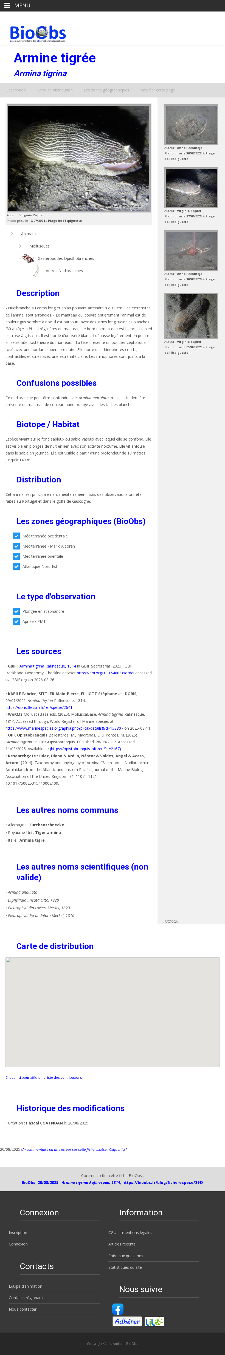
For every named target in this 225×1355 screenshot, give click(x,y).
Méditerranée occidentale (45, 536)
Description (15, 90)
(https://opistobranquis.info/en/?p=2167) (85, 748)
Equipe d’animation (25, 1286)
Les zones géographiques (106, 90)
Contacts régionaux (26, 1297)
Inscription (18, 1232)
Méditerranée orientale (42, 556)
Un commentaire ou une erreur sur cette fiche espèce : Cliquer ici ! (73, 1149)
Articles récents (122, 1244)
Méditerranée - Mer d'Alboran (48, 546)
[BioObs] (33, 32)
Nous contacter (22, 1309)
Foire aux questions (125, 1255)
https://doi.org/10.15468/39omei (105, 672)
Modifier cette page (157, 90)
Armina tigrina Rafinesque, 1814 (47, 666)
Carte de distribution (55, 90)
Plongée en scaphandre (43, 611)
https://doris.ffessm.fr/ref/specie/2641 (38, 707)
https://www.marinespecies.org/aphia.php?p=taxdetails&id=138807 (64, 728)
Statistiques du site (125, 1267)
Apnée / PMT (34, 621)
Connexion (18, 1244)
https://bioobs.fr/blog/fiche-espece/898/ (162, 1182)
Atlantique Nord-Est (39, 566)
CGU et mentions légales (130, 1232)
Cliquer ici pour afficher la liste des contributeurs (43, 1077)
